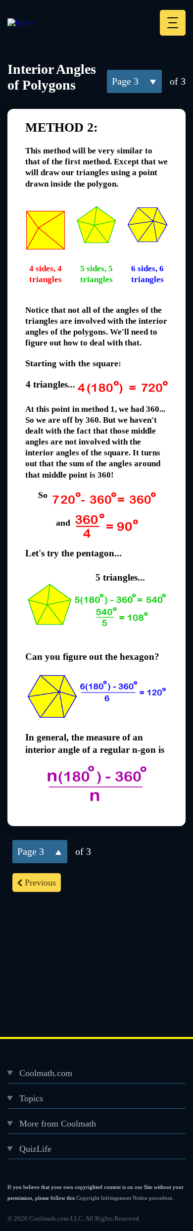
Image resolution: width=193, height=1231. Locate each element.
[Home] (20, 23)
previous (40, 882)
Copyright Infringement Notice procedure (124, 1198)
